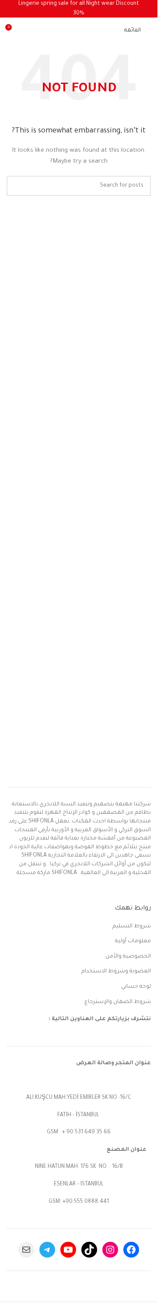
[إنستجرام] (110, 1250)
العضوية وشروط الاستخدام (116, 972)
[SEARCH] (17, 186)
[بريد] (26, 1250)
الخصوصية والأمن (128, 957)
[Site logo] (76, 31)
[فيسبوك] (131, 1250)
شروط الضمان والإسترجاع (117, 1002)
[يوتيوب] (68, 1250)
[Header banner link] (78, 8)
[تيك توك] (89, 1250)
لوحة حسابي (136, 987)
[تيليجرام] (47, 1250)
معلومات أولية (133, 941)
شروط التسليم (131, 926)
